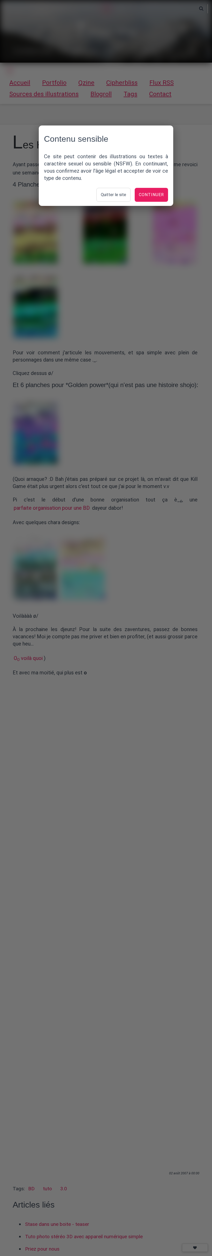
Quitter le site (113, 194)
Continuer (151, 194)
